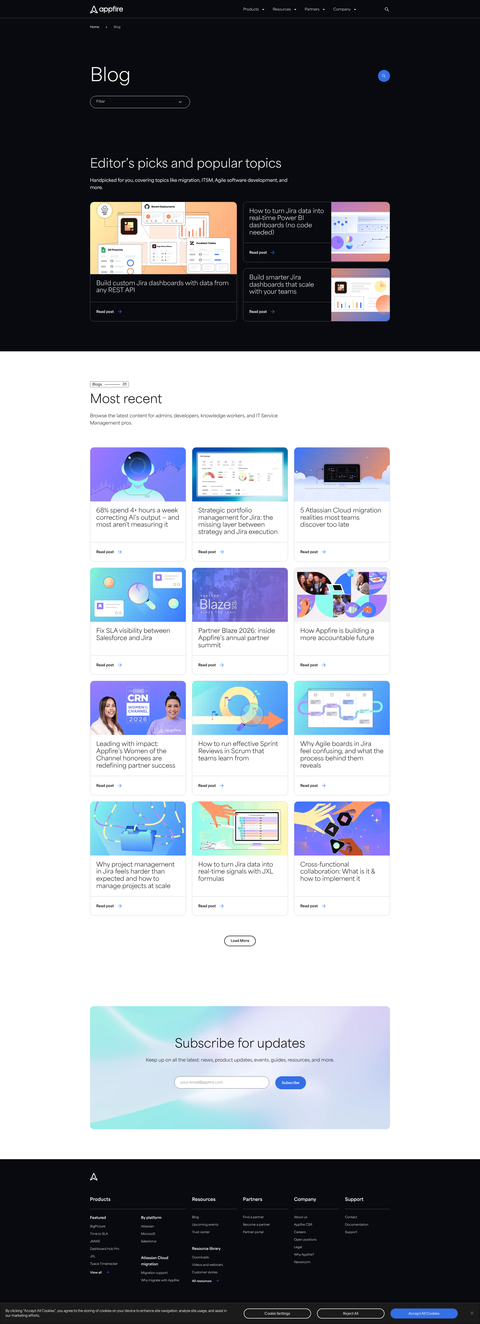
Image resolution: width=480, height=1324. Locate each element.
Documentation (356, 1224)
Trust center (201, 1232)
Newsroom (302, 1262)
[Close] (472, 1313)
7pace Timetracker (104, 1264)
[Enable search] (384, 76)
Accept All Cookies (424, 1314)
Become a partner (256, 1224)
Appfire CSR (303, 1224)
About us (300, 1217)
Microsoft (148, 1234)
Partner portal (253, 1232)
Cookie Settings (277, 1314)
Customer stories (205, 1272)
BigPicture (97, 1226)
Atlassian (147, 1226)
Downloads (200, 1257)
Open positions (305, 1239)
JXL (93, 1256)
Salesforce (148, 1241)
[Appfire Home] (106, 9)
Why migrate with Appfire (160, 1280)
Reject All (350, 1314)
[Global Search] (387, 9)
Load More (240, 941)
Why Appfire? (304, 1254)
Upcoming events (205, 1224)
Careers (300, 1232)
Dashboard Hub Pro (104, 1249)
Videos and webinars (207, 1265)
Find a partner (253, 1217)
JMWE (95, 1241)
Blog (195, 1217)
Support (351, 1232)
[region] (240, 1313)
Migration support (154, 1273)
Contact (351, 1217)
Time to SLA (99, 1234)
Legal (298, 1247)
